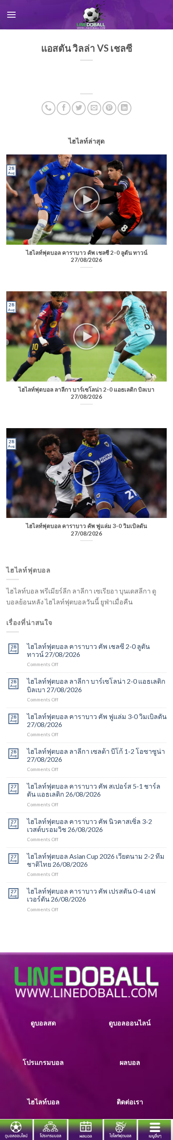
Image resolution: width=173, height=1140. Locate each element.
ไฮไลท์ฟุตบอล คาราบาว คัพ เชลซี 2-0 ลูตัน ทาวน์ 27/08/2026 (88, 650)
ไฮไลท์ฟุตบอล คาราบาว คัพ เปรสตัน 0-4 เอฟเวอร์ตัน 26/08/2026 (91, 895)
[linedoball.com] (91, 14)
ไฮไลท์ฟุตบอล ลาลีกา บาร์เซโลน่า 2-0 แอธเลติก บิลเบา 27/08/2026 (96, 685)
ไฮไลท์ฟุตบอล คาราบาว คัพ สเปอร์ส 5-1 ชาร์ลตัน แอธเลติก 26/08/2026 (93, 790)
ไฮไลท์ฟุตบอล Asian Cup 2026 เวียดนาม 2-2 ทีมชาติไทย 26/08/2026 (96, 860)
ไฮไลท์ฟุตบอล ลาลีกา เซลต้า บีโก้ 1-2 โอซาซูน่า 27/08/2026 (96, 755)
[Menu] (11, 14)
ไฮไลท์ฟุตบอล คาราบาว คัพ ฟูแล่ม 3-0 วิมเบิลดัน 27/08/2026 (97, 720)
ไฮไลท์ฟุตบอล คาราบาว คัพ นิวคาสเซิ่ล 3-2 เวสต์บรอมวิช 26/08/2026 (89, 825)
